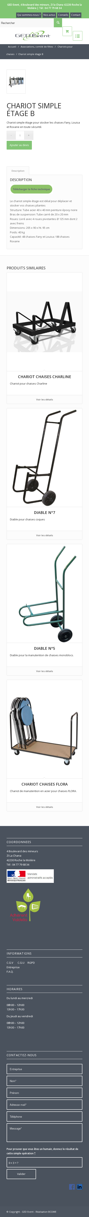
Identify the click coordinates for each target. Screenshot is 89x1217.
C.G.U (21, 963)
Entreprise (13, 967)
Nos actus (49, 15)
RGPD (31, 963)
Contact (75, 15)
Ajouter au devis (19, 145)
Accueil (12, 46)
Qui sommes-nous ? (28, 15)
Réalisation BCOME (46, 1211)
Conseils (63, 15)
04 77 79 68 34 (53, 8)
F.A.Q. (10, 971)
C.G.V (10, 963)
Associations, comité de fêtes (37, 46)
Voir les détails (44, 399)
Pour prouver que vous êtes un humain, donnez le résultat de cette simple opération (42, 1151)
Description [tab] (18, 170)
